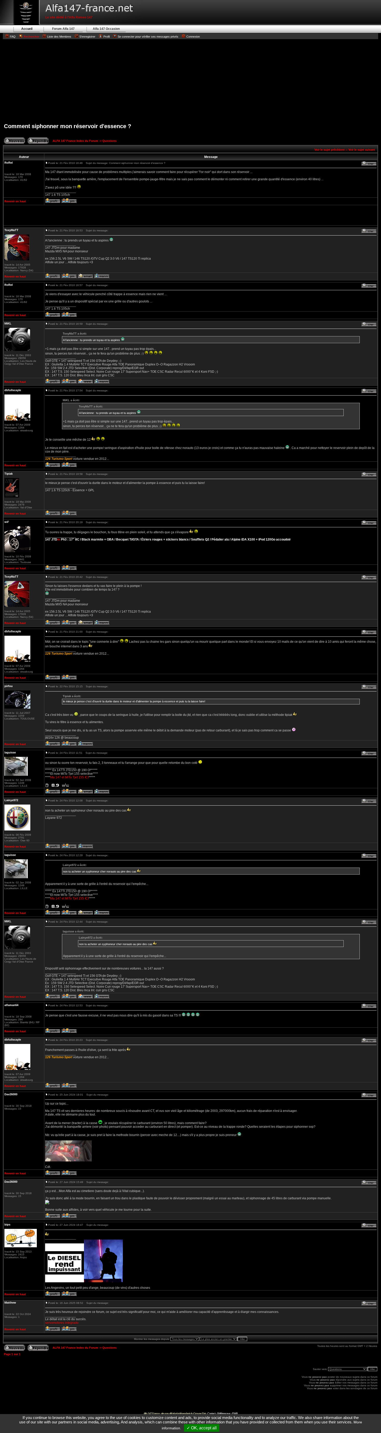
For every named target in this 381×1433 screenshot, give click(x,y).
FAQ (13, 36)
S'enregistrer (87, 36)
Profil (106, 36)
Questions (109, 140)
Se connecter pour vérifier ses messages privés (148, 36)
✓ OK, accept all (202, 1428)
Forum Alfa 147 (63, 29)
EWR (235, 1413)
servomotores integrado (62, 1323)
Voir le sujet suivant (361, 149)
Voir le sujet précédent (329, 149)
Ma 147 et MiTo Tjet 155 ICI (69, 777)
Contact (211, 1413)
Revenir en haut (15, 201)
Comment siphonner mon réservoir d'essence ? (67, 126)
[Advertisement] (190, 81)
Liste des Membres (59, 36)
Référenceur (223, 1413)
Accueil (26, 29)
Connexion (193, 36)
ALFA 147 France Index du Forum (75, 140)
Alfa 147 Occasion (106, 29)
